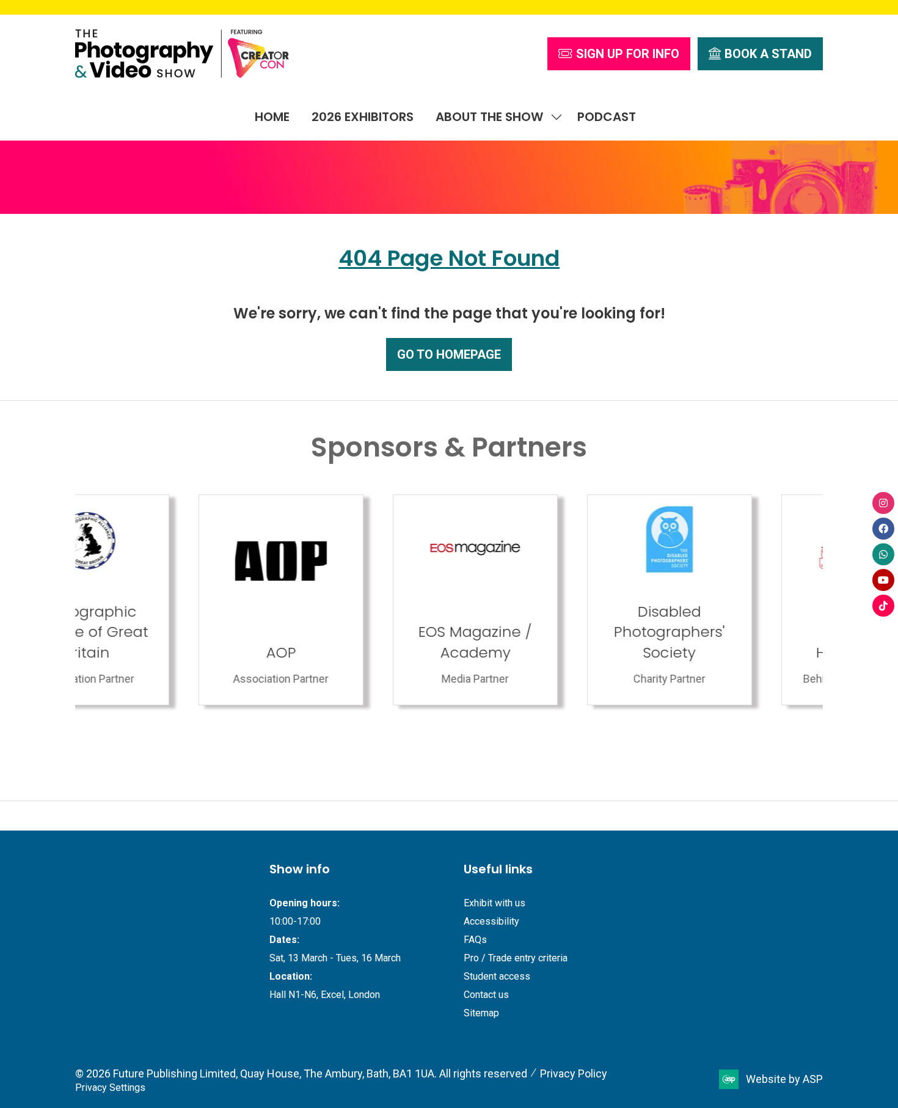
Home (272, 116)
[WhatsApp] (883, 554)
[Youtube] (883, 580)
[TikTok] (883, 606)
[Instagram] (883, 503)
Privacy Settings (110, 1087)
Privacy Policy (573, 1073)
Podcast (606, 116)
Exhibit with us (494, 903)
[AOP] (157, 600)
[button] (618, 53)
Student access (497, 976)
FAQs (475, 939)
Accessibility (491, 921)
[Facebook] (883, 529)
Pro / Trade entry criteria (516, 958)
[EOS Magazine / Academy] (352, 600)
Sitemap (481, 1013)
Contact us (486, 994)
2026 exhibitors (363, 116)
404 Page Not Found (449, 258)
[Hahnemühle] (740, 600)
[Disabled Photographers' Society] (546, 600)
